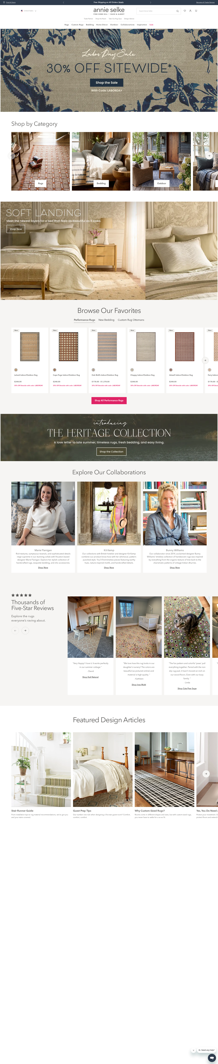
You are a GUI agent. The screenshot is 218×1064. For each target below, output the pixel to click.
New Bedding (106, 320)
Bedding (90, 25)
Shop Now (43, 568)
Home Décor (102, 25)
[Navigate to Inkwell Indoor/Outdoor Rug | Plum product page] (184, 345)
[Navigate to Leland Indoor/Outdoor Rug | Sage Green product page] (29, 345)
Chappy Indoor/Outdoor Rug (142, 375)
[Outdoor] (161, 161)
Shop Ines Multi (139, 685)
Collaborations (127, 25)
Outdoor (114, 25)
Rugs (67, 25)
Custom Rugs (78, 25)
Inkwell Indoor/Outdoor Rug (181, 375)
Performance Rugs (84, 320)
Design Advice (129, 19)
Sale (151, 25)
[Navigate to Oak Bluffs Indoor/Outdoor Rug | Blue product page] (107, 345)
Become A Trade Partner (205, 2)
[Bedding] (101, 161)
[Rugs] (40, 161)
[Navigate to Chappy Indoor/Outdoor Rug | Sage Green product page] (146, 345)
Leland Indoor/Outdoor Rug (25, 375)
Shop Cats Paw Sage (187, 689)
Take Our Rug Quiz (115, 19)
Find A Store (11, 2)
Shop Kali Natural (90, 677)
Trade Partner (88, 19)
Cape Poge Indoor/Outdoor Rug (66, 375)
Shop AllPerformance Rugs (109, 400)
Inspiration (142, 25)
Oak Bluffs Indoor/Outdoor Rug (105, 375)
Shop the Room (101, 19)
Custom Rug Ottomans (131, 320)
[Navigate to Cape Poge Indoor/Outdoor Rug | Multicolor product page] (68, 345)
